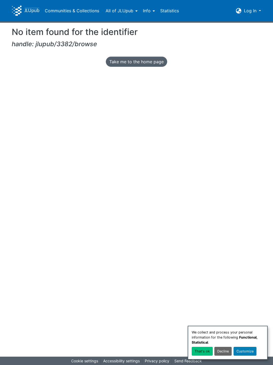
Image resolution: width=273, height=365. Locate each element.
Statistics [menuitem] (169, 10)
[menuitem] (121, 10)
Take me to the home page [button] (136, 61)
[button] (25, 10)
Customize (245, 351)
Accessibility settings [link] (121, 361)
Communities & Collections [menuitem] (72, 10)
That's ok (202, 351)
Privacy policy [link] (157, 361)
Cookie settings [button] (84, 361)
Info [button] (147, 10)
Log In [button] (251, 10)
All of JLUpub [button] (119, 10)
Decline (223, 351)
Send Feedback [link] (188, 361)
